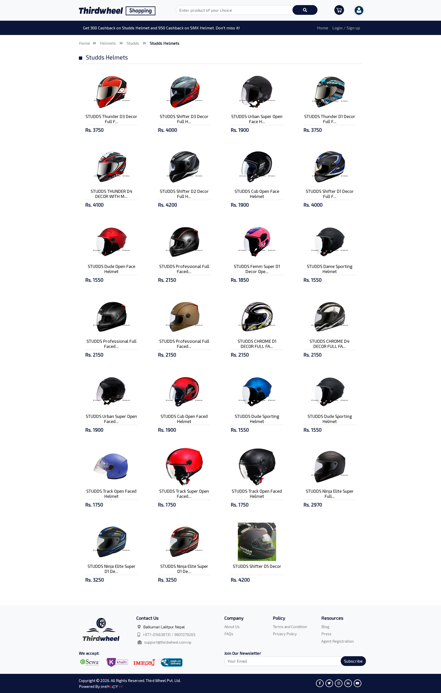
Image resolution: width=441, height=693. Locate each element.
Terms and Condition (290, 626)
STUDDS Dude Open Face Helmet (111, 269)
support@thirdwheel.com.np (167, 642)
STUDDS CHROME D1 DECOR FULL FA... (257, 343)
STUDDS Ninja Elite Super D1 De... (112, 568)
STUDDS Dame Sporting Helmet (329, 269)
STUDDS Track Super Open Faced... (184, 493)
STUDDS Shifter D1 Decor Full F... (330, 194)
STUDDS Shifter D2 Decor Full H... (184, 194)
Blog (325, 626)
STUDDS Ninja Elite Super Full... (330, 493)
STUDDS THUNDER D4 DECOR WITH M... (111, 194)
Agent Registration (337, 641)
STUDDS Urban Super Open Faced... (111, 419)
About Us (232, 626)
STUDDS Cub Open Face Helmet (257, 194)
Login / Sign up (346, 27)
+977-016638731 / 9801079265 (169, 634)
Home (322, 27)
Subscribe (353, 661)
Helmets (108, 43)
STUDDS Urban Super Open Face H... (257, 119)
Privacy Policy (285, 633)
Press (326, 633)
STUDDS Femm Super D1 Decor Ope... (257, 269)
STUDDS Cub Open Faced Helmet (184, 419)
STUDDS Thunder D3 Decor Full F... (111, 119)
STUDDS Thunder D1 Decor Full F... (329, 119)
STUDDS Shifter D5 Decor (257, 566)
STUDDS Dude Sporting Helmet (257, 419)
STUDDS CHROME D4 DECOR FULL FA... (330, 343)
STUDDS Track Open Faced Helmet (111, 493)
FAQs (228, 633)
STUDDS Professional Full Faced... (184, 269)
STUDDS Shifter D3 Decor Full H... (184, 119)
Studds (133, 43)
